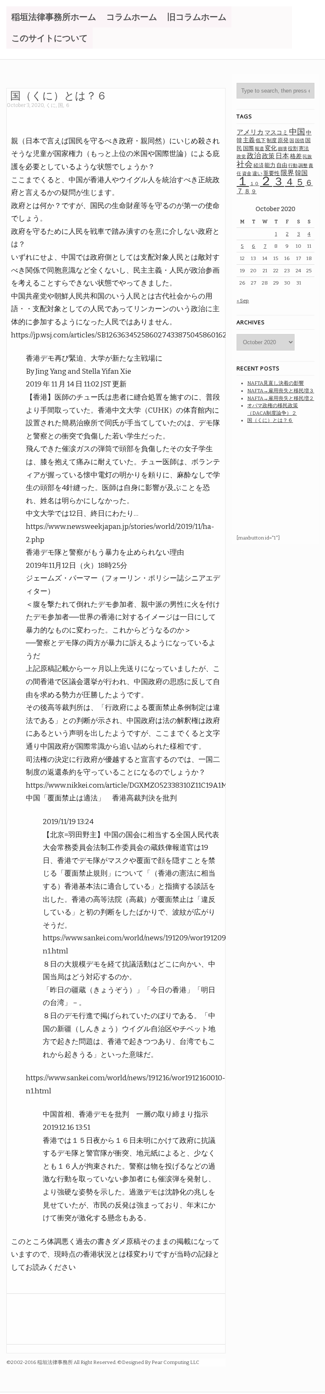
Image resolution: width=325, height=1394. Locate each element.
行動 (292, 165)
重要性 (271, 173)
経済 (258, 165)
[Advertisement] (161, 117)
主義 (249, 140)
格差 (296, 156)
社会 (245, 164)
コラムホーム (131, 17)
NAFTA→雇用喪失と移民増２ (280, 398)
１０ (254, 183)
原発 (283, 140)
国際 (248, 148)
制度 (272, 140)
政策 (268, 156)
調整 (303, 165)
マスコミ (276, 132)
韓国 (301, 173)
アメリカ (250, 132)
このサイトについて (49, 38)
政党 (241, 156)
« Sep (243, 301)
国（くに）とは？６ (58, 95)
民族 (307, 156)
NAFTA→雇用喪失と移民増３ (280, 391)
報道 (259, 148)
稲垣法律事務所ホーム (53, 17)
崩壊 (282, 148)
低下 (261, 140)
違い (257, 173)
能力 (269, 165)
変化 (271, 148)
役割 (293, 148)
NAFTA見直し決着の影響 (275, 383)
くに (51, 105)
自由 (281, 165)
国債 (299, 140)
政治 (254, 155)
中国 (297, 132)
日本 (282, 156)
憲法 (304, 148)
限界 (287, 173)
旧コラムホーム (196, 17)
